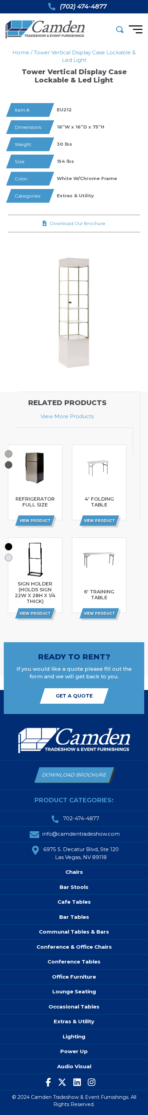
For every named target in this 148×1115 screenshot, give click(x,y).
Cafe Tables (74, 902)
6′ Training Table (99, 595)
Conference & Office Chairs (74, 947)
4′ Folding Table (99, 502)
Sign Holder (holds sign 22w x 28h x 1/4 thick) (35, 592)
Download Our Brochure (77, 223)
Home (20, 52)
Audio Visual (74, 1066)
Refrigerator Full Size (35, 502)
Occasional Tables (74, 1006)
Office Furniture (74, 976)
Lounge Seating (74, 991)
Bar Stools (74, 887)
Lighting (74, 1036)
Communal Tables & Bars (74, 931)
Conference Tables (74, 961)
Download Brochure (74, 775)
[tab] (8, 454)
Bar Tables (74, 917)
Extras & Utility (75, 195)
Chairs (74, 872)
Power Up (74, 1051)
